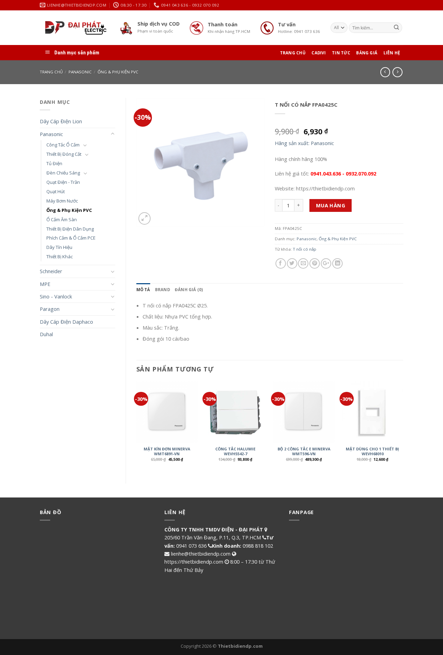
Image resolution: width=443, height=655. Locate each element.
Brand (162, 289)
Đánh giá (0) (189, 289)
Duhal (46, 334)
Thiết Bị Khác (59, 256)
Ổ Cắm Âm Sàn (61, 219)
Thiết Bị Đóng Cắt (63, 154)
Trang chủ (51, 71)
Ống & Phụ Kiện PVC (118, 71)
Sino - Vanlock (56, 296)
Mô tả (143, 289)
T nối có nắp (304, 249)
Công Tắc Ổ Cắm (63, 145)
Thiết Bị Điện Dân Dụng (70, 229)
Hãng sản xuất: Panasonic (304, 143)
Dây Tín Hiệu (59, 247)
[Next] (403, 427)
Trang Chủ (293, 52)
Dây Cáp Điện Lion (61, 121)
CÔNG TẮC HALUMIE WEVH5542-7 (235, 451)
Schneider (51, 271)
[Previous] (137, 427)
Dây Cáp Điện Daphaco (66, 321)
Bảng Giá (366, 52)
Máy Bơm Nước (62, 201)
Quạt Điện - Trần (63, 182)
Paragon (50, 308)
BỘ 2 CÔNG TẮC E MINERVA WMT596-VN (304, 451)
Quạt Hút (55, 191)
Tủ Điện (54, 163)
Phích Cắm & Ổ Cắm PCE (71, 238)
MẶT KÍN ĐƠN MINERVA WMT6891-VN (167, 451)
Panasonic (80, 71)
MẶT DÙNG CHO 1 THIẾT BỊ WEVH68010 (372, 451)
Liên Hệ (391, 52)
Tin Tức (341, 52)
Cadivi (318, 52)
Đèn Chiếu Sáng (63, 173)
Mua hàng (330, 205)
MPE (45, 283)
